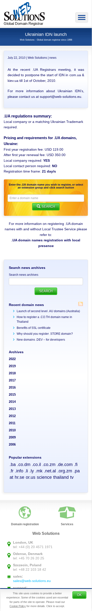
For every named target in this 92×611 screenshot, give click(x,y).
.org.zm (64, 470)
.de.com (65, 464)
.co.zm (48, 464)
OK (79, 595)
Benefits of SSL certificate (34, 328)
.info (19, 470)
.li (26, 470)
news (52, 57)
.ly (31, 470)
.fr (11, 470)
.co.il (36, 464)
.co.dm (23, 464)
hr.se (19, 477)
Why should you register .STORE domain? (45, 333)
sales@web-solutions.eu (32, 581)
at (11, 477)
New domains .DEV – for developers (41, 339)
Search (48, 206)
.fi (76, 464)
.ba (13, 464)
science (44, 477)
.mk (38, 470)
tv (72, 477)
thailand (61, 477)
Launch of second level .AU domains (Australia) (48, 311)
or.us (30, 477)
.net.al (50, 470)
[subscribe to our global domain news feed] (80, 304)
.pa (77, 470)
